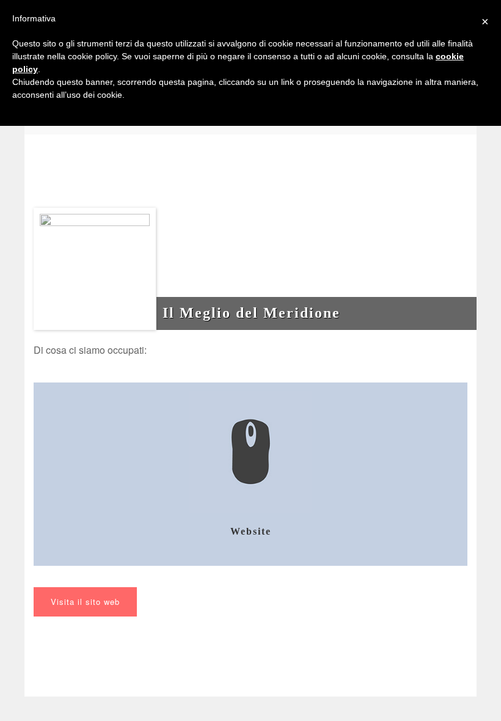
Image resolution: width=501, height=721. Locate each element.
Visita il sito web (85, 601)
